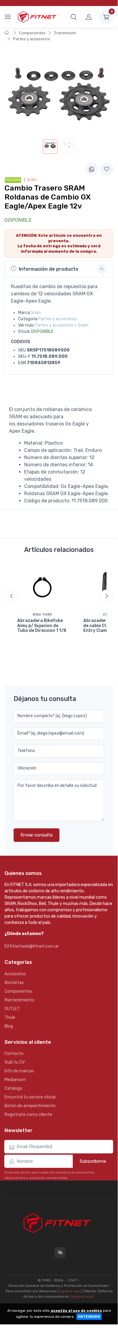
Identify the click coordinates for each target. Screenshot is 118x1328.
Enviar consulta (37, 835)
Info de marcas (19, 1071)
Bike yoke (42, 614)
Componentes (32, 33)
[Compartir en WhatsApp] (91, 169)
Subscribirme (93, 1161)
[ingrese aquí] (70, 1291)
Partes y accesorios (31, 39)
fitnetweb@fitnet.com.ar (34, 946)
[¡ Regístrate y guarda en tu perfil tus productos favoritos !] (106, 169)
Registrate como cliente (28, 1114)
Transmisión (65, 33)
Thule (10, 1017)
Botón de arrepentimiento (30, 1105)
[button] (74, 17)
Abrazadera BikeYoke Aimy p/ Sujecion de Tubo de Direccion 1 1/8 (41, 625)
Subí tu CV (15, 1062)
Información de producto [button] (48, 269)
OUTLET (12, 1008)
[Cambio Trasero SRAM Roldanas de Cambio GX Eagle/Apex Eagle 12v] (50, 146)
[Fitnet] (36, 16)
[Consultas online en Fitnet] (60, 1252)
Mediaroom (15, 1079)
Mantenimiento (19, 1000)
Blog (9, 1026)
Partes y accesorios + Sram (61, 325)
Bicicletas (14, 982)
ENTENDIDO (89, 1316)
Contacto (14, 1053)
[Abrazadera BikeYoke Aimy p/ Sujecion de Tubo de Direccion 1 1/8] (42, 587)
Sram (36, 312)
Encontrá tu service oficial (30, 1097)
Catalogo (13, 1088)
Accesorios (15, 973)
